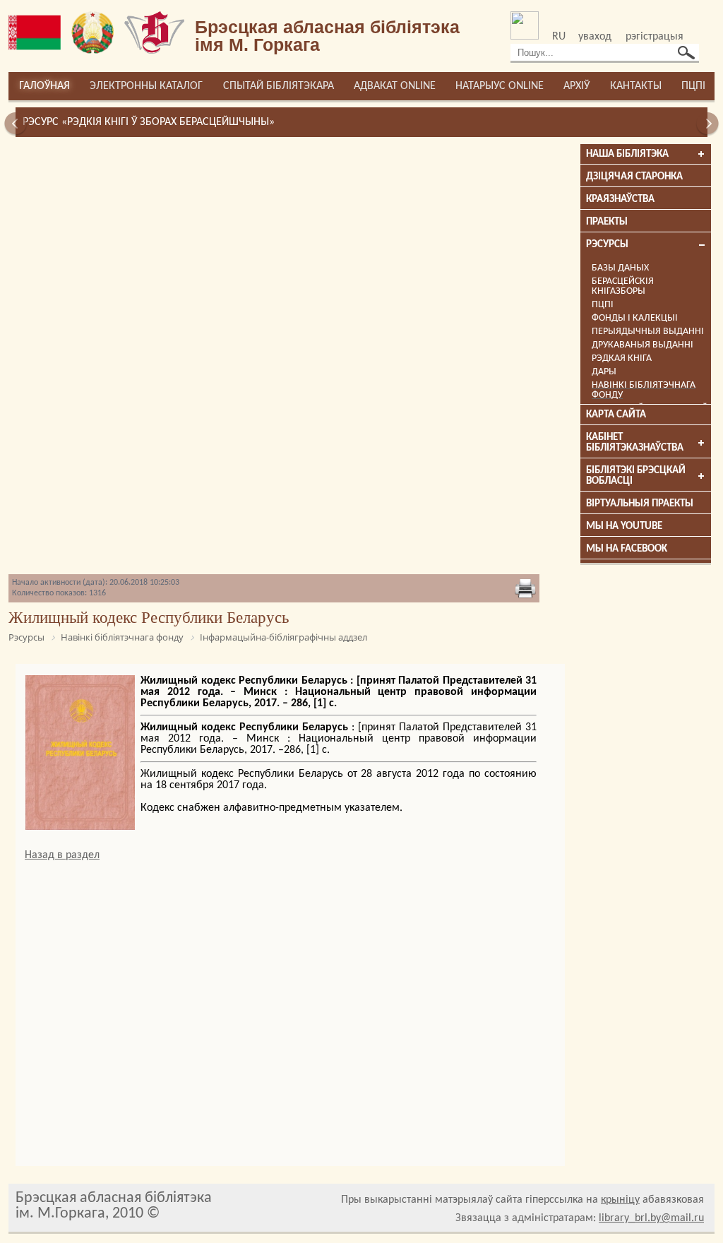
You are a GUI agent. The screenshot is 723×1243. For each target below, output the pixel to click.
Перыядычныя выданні (648, 331)
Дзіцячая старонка (634, 177)
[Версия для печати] (525, 588)
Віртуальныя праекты (639, 504)
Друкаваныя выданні (642, 345)
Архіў (576, 86)
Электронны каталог (146, 86)
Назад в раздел (62, 855)
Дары (604, 372)
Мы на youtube (624, 526)
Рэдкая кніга (622, 358)
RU (559, 36)
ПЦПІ (693, 86)
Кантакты (636, 86)
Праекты (607, 222)
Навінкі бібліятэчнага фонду (643, 390)
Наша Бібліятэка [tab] (627, 154)
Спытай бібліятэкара (278, 86)
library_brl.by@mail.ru (651, 1218)
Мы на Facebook (626, 549)
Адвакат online (395, 86)
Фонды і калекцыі (635, 318)
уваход (594, 36)
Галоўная (44, 86)
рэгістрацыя (654, 36)
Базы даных (620, 268)
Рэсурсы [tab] (607, 244)
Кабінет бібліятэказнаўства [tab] (634, 442)
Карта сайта (616, 415)
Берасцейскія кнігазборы (623, 286)
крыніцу (620, 1200)
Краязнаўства (620, 199)
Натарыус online (499, 86)
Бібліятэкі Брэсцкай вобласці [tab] (636, 476)
